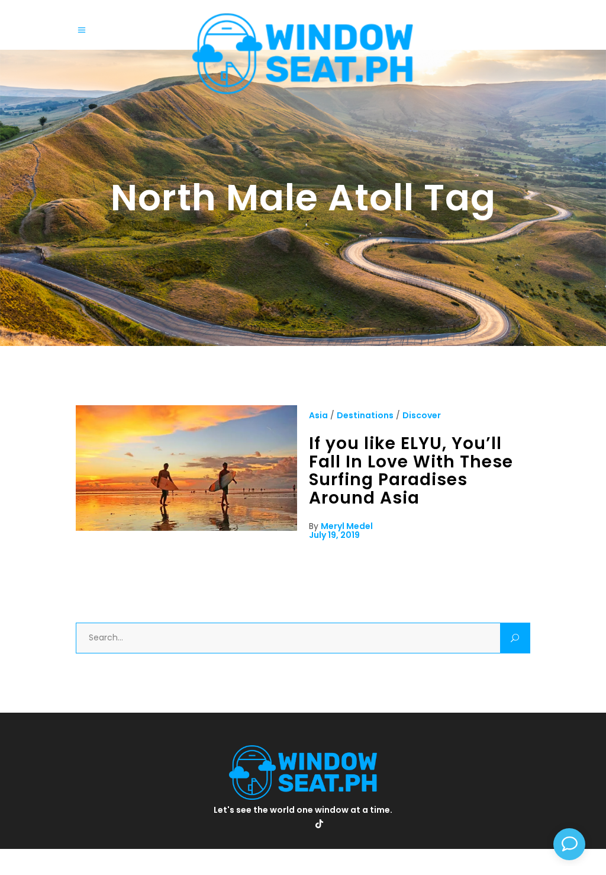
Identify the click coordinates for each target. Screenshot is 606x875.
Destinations (365, 415)
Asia (318, 415)
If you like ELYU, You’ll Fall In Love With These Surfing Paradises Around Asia (411, 470)
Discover (421, 415)
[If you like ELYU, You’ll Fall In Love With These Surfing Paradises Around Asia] (186, 528)
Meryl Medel (347, 526)
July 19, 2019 (334, 535)
